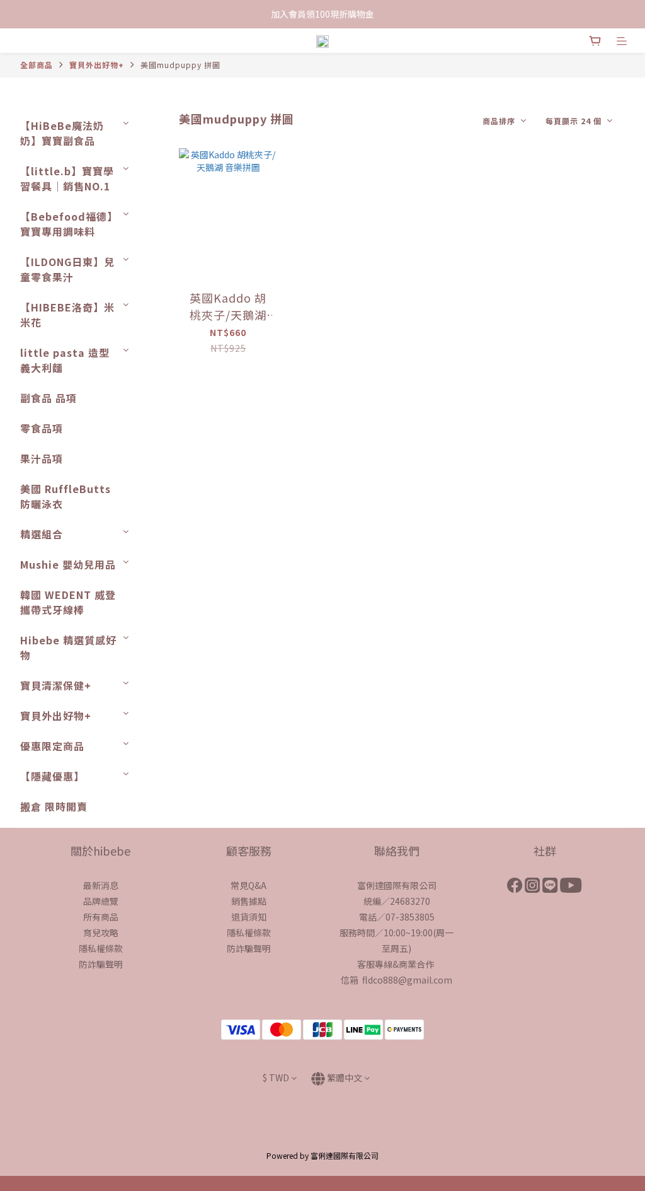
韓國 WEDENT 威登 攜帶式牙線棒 (68, 602)
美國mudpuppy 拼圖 (180, 64)
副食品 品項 (48, 397)
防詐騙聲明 (101, 964)
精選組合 (41, 534)
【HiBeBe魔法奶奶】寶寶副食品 (62, 133)
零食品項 (41, 428)
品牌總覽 (100, 901)
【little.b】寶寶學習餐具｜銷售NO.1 (67, 178)
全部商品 (36, 64)
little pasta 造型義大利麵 (65, 360)
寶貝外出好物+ (96, 64)
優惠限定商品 (52, 745)
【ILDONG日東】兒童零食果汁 (67, 269)
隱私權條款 (101, 948)
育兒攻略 (100, 932)
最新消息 (100, 885)
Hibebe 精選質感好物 (68, 647)
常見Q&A (248, 885)
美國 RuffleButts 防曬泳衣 (65, 496)
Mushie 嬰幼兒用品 (68, 564)
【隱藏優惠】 (52, 776)
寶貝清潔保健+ (55, 685)
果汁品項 (41, 458)
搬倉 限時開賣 (54, 806)
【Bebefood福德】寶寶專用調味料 (69, 224)
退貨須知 (248, 916)
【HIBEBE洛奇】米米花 (67, 314)
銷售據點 (248, 901)
